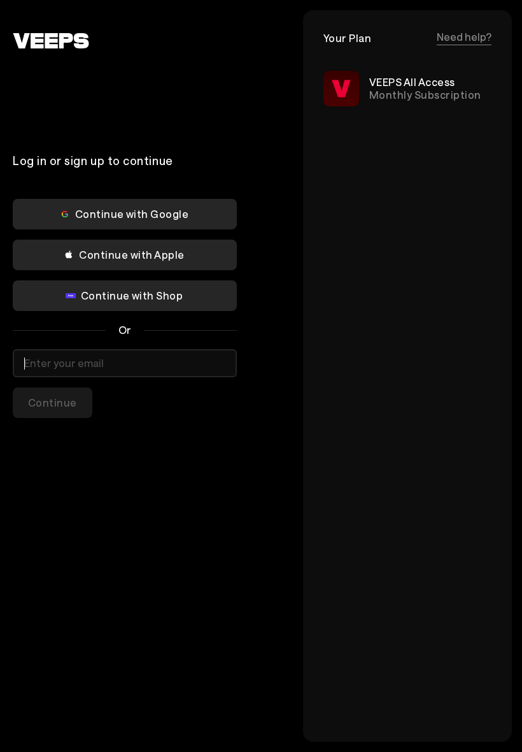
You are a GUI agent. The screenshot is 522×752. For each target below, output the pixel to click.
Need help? (464, 37)
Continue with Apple (131, 255)
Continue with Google (132, 214)
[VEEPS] (51, 40)
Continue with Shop (132, 295)
